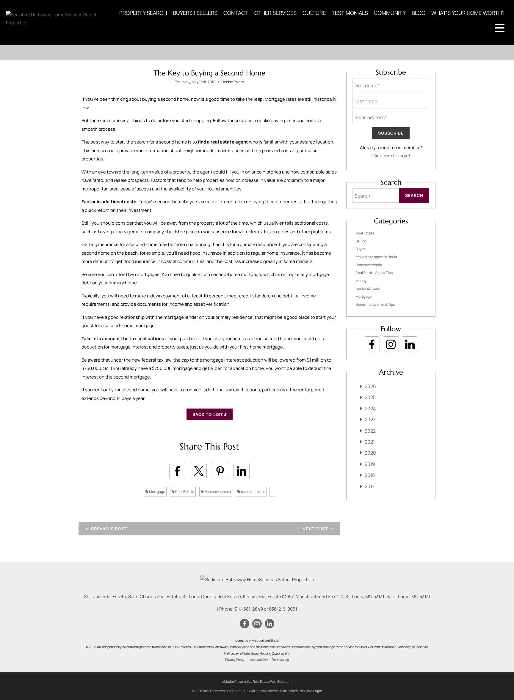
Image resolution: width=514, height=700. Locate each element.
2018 (370, 475)
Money (360, 280)
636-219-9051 (283, 609)
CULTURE (314, 12)
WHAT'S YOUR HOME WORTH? (467, 12)
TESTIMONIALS (350, 12)
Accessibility (259, 660)
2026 (370, 386)
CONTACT (235, 12)
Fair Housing (280, 660)
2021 (370, 442)
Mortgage (156, 491)
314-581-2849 (249, 609)
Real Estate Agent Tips (374, 272)
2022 (370, 431)
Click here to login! (391, 155)
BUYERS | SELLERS (195, 12)
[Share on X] (199, 471)
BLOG (418, 12)
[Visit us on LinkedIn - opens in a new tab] (410, 344)
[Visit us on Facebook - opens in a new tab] (372, 344)
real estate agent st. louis (376, 256)
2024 (370, 408)
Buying (360, 248)
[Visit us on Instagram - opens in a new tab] (391, 344)
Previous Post (108, 529)
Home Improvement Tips (375, 304)
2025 (370, 397)
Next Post (316, 529)
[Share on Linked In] (242, 471)
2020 (370, 453)
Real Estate (184, 491)
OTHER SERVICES (275, 12)
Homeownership (217, 491)
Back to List (208, 414)
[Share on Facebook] (177, 471)
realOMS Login (311, 690)
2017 (369, 486)
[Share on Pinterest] (220, 471)
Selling (360, 241)
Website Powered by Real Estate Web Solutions (257, 681)
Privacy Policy (235, 660)
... (272, 491)
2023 (370, 419)
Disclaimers (289, 690)
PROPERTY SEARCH (143, 12)
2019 (370, 464)
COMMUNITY (390, 12)
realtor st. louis (252, 491)
